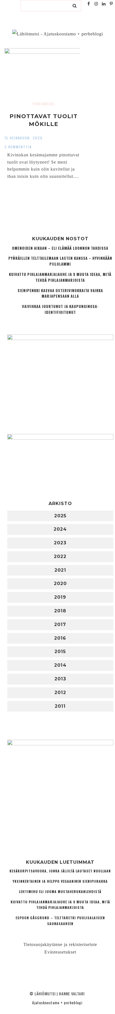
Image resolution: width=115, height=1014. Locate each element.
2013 (60, 678)
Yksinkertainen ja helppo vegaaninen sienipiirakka (60, 881)
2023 (60, 542)
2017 (60, 624)
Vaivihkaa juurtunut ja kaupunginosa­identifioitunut (60, 309)
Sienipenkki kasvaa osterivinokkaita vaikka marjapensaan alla (60, 293)
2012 (60, 692)
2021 (60, 570)
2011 (60, 706)
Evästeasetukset (60, 952)
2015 (60, 651)
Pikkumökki (44, 103)
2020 (60, 583)
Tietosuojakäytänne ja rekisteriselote (60, 944)
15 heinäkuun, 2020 (23, 137)
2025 (60, 515)
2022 (60, 556)
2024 (60, 529)
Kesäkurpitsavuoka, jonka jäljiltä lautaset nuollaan (60, 871)
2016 (60, 638)
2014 (60, 665)
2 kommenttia (18, 146)
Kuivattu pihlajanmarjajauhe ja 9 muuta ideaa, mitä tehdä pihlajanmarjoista (60, 277)
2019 (60, 597)
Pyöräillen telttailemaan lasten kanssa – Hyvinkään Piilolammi (60, 261)
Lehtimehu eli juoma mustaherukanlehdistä (60, 891)
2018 (60, 610)
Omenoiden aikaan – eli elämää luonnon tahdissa (60, 248)
